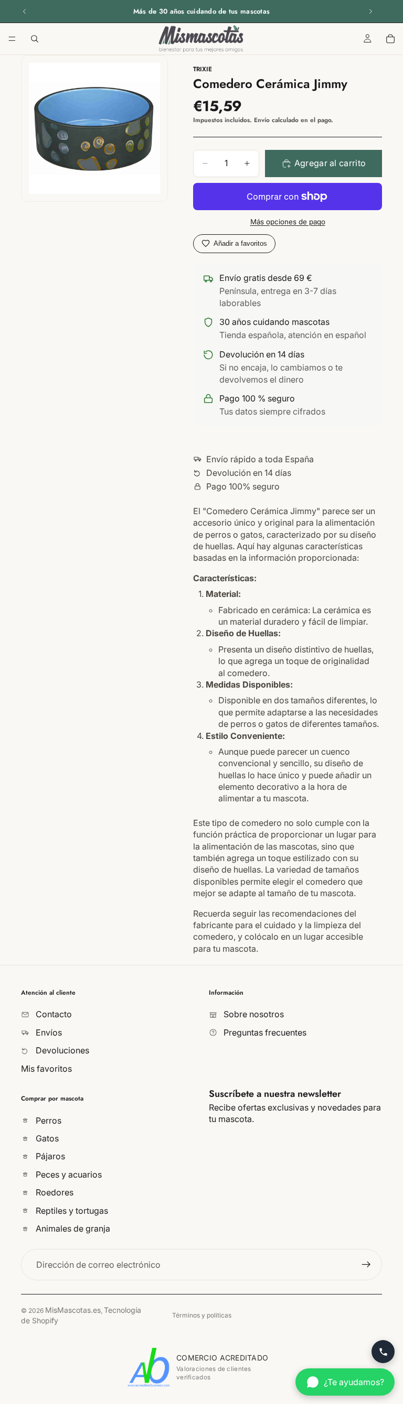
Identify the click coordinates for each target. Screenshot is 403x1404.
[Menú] (12, 39)
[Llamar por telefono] (383, 1351)
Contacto (53, 1014)
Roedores (53, 1192)
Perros (47, 1120)
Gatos (46, 1138)
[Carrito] (390, 38)
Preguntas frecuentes (263, 1032)
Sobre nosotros (252, 1014)
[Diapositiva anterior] (24, 11)
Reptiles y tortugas (71, 1210)
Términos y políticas (201, 1315)
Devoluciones (61, 1050)
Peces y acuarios (68, 1174)
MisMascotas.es (73, 1309)
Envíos (48, 1032)
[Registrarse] (366, 1265)
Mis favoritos (46, 1068)
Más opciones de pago (287, 221)
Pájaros (49, 1156)
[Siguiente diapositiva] (370, 11)
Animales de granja (72, 1228)
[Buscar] (34, 38)
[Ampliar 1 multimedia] (94, 128)
